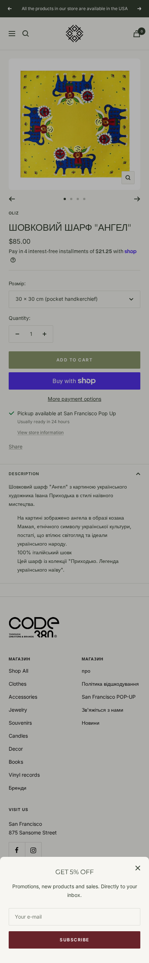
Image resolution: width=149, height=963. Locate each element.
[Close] (137, 868)
